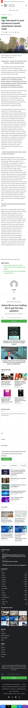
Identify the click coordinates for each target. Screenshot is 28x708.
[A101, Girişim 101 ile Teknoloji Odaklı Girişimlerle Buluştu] (7, 376)
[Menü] (2, 6)
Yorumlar (23, 465)
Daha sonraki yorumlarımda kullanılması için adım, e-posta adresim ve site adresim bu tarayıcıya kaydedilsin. (13, 453)
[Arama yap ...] (26, 6)
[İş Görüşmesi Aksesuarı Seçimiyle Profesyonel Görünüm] (7, 513)
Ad (2, 433)
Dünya (3, 575)
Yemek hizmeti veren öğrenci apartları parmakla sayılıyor (20, 520)
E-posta (3, 439)
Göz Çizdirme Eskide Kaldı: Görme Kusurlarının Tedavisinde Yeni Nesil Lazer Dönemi (20, 537)
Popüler (4, 465)
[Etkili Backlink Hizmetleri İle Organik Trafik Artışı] (23, 623)
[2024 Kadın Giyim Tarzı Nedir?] (5, 480)
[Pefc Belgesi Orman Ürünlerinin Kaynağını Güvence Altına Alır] (5, 623)
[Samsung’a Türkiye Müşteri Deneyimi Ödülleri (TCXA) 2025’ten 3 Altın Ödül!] (7, 393)
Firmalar (4, 579)
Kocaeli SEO (23, 686)
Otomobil (4, 586)
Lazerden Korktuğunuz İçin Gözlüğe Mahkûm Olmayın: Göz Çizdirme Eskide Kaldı (7, 536)
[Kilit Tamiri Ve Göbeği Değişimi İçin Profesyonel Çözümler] (23, 618)
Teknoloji (9, 14)
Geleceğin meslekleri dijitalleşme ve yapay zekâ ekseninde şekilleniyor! (20, 383)
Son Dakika (4, 588)
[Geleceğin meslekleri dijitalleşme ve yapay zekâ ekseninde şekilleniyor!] (21, 376)
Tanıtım (3, 592)
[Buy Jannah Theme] (14, 10)
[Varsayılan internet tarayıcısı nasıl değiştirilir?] (5, 487)
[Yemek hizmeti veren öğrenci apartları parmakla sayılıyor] (21, 513)
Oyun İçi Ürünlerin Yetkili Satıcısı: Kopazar (16, 498)
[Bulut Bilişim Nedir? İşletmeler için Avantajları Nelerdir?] (5, 493)
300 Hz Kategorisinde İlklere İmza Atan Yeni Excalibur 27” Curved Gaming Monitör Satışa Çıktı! (17, 472)
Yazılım (3, 604)
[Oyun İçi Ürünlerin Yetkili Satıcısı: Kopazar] (5, 499)
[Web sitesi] (14, 292)
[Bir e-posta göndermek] (6, 32)
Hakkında (10, 693)
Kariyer (3, 584)
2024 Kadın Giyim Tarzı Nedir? (18, 478)
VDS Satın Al (13, 689)
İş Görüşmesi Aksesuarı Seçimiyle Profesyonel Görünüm (7, 520)
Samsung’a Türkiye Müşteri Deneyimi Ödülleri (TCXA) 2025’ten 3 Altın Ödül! (6, 400)
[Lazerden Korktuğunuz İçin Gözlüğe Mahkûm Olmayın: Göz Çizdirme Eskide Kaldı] (7, 529)
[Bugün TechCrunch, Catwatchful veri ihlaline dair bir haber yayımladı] (21, 393)
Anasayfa (4, 14)
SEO (20, 686)
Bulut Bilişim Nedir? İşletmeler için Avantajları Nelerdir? (18, 492)
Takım (14, 693)
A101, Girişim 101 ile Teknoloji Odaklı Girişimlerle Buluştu (6, 383)
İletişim (2, 640)
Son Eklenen (14, 465)
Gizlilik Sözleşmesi (5, 635)
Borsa (3, 572)
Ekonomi (4, 577)
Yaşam (3, 599)
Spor (3, 590)
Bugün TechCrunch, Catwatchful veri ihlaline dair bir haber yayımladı (20, 400)
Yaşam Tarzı (5, 601)
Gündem (4, 581)
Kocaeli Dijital (10, 686)
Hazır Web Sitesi (5, 689)
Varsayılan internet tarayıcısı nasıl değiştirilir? (18, 485)
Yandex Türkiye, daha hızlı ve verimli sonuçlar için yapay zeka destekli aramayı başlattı (14, 267)
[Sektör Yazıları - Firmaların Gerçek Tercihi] (9, 5)
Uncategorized (5, 597)
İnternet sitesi (4, 445)
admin (4, 32)
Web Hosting (16, 691)
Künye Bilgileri (4, 637)
